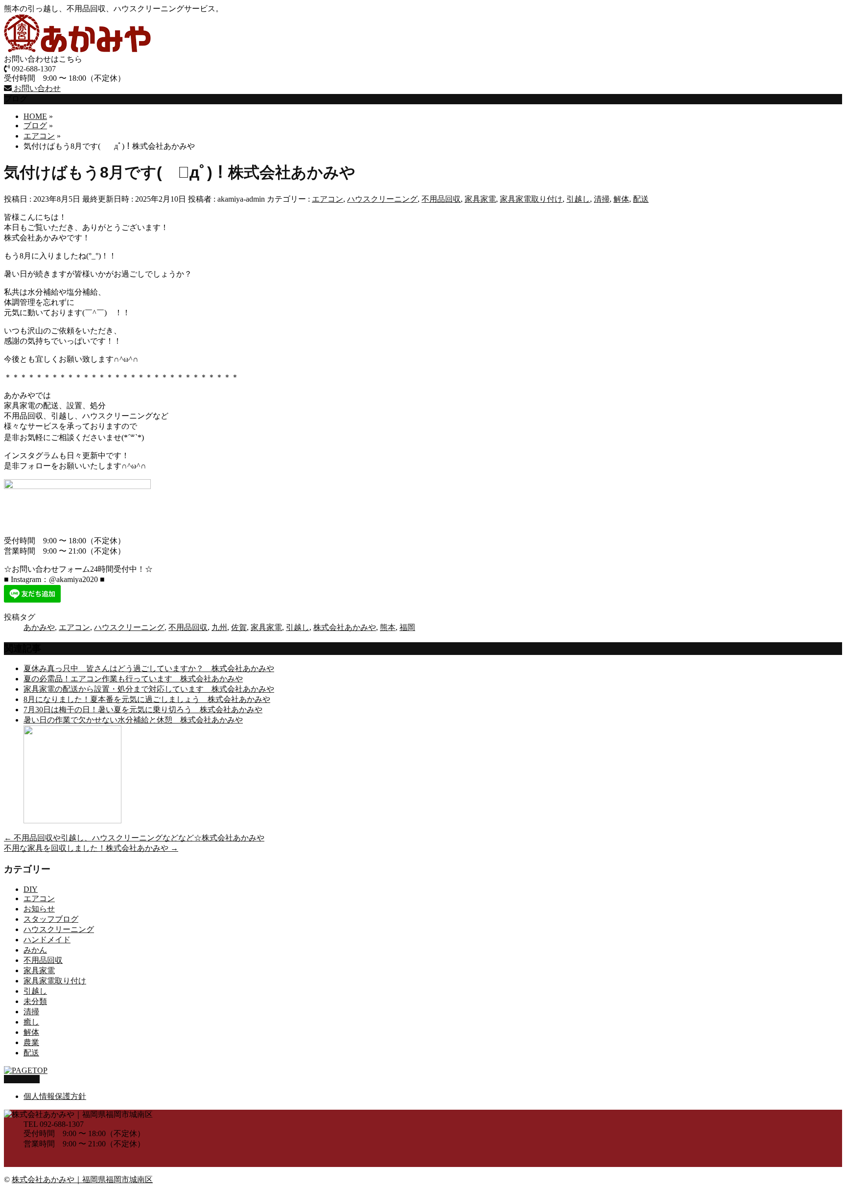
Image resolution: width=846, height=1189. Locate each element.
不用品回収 (441, 199)
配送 (641, 199)
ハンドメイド (47, 939)
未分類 (35, 1001)
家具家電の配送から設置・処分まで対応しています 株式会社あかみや (149, 689)
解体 (621, 199)
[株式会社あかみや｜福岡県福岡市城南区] (77, 50)
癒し (31, 1022)
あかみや (39, 627)
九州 (219, 627)
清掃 (602, 199)
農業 (31, 1042)
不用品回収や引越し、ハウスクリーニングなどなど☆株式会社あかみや (134, 838)
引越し (578, 199)
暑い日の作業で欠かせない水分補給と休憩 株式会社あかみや (133, 720)
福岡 (407, 627)
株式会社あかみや (344, 627)
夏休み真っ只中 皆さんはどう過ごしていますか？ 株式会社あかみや (149, 668)
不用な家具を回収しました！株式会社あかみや (91, 848)
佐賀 (239, 627)
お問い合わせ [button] (36, 88)
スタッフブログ (51, 919)
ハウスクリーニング (382, 199)
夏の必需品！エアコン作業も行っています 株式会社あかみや (133, 679)
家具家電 (480, 199)
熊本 (388, 627)
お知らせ (39, 909)
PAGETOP (22, 1079)
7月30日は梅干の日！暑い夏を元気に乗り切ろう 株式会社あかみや (143, 709)
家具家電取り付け (531, 199)
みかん (35, 950)
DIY (31, 889)
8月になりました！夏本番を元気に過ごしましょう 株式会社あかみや (147, 699)
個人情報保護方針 (55, 1096)
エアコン (327, 199)
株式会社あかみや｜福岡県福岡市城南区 (82, 1179)
